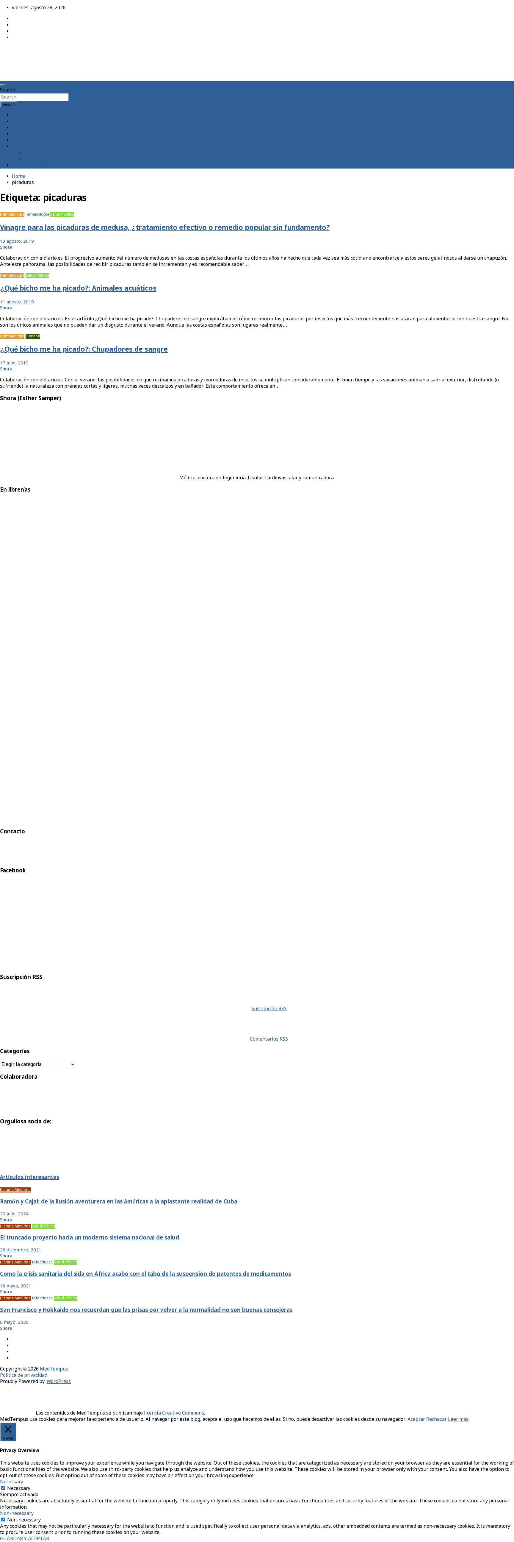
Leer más (458, 1419)
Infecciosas (42, 1262)
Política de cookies (44, 159)
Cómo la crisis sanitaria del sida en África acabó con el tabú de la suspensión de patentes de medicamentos (145, 1274)
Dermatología (12, 214)
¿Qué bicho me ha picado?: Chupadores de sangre (84, 349)
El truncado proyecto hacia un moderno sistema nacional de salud (89, 1238)
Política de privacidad (23, 1375)
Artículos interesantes (29, 1177)
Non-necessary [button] (17, 1513)
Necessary (18, 1488)
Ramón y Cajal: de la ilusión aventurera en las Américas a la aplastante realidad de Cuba (118, 1202)
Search (7, 90)
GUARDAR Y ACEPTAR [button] (24, 1539)
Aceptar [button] (416, 1419)
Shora (6, 247)
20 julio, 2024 (14, 1214)
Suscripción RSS (269, 1009)
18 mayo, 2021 (15, 1286)
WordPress (59, 1382)
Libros (19, 140)
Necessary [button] (11, 1482)
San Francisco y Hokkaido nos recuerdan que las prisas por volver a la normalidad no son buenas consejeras (146, 1310)
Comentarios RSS (269, 1039)
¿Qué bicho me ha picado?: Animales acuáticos (78, 288)
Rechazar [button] (436, 1419)
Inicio (18, 115)
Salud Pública (62, 214)
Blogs (18, 134)
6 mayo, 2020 (14, 1323)
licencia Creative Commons (174, 1413)
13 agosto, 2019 (17, 241)
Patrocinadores (41, 153)
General (33, 336)
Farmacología (37, 214)
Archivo (20, 128)
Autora (19, 122)
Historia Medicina (15, 1189)
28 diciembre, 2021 (20, 1250)
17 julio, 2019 (14, 363)
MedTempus (21, 51)
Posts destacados (31, 165)
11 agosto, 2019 (17, 302)
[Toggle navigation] (2, 85)
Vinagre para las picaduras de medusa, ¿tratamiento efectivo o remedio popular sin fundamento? (165, 228)
